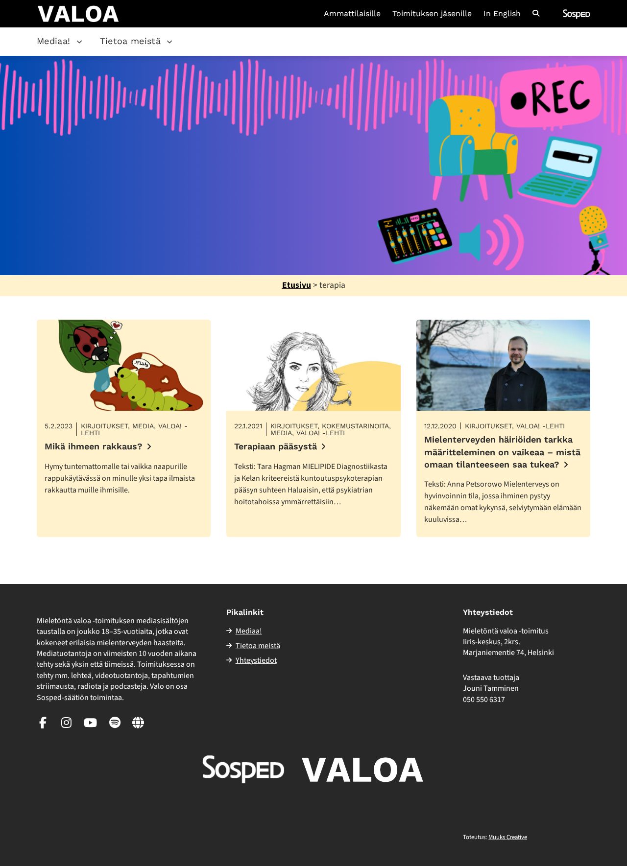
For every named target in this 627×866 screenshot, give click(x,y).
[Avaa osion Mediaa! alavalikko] (79, 42)
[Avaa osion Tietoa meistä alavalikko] (169, 42)
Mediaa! (54, 41)
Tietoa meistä (130, 41)
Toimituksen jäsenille (432, 14)
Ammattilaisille (352, 14)
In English (502, 14)
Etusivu (296, 285)
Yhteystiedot (256, 660)
